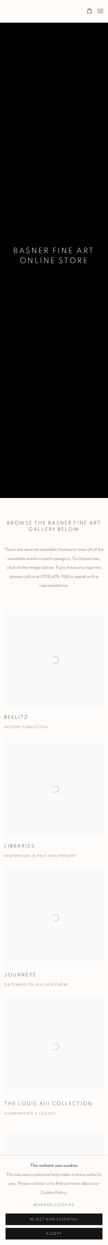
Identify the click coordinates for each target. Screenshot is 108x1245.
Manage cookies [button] (54, 1205)
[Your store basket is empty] (89, 11)
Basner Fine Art (32, 11)
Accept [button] (54, 1233)
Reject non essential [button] (54, 1219)
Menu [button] (100, 11)
